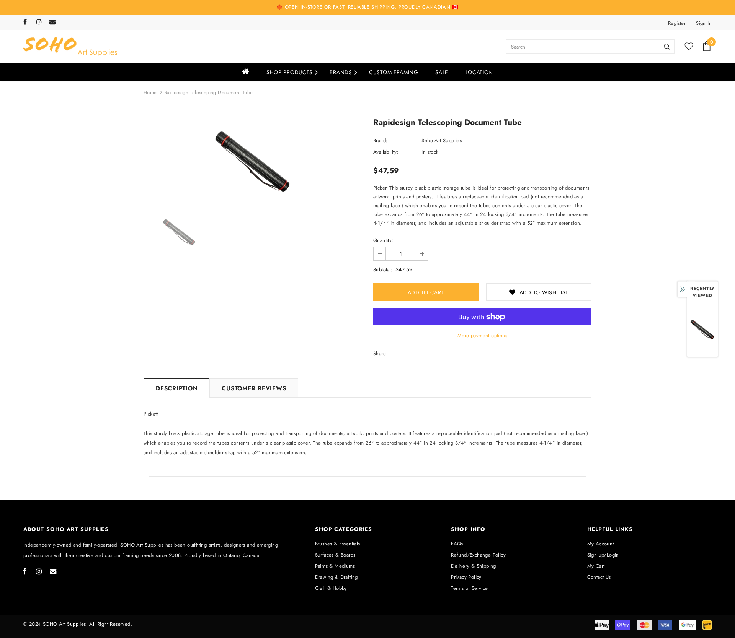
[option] (252, 161)
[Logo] (70, 46)
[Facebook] (28, 22)
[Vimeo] (54, 22)
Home (150, 92)
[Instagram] (41, 22)
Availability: (386, 152)
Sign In (704, 23)
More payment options (482, 335)
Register (677, 23)
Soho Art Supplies (441, 140)
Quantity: (383, 240)
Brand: (380, 140)
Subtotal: (383, 269)
